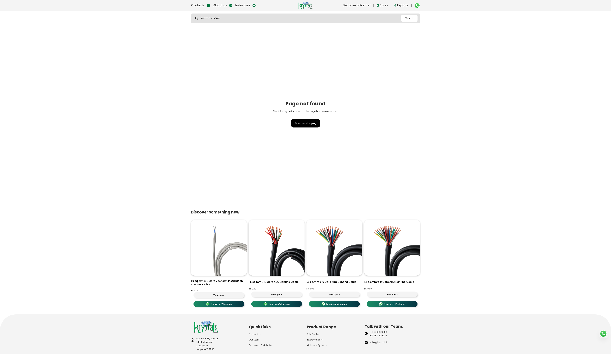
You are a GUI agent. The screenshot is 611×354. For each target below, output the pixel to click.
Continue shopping (305, 123)
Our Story (254, 339)
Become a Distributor (260, 345)
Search (409, 18)
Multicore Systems (317, 345)
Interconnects (315, 339)
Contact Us (255, 334)
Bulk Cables (313, 334)
